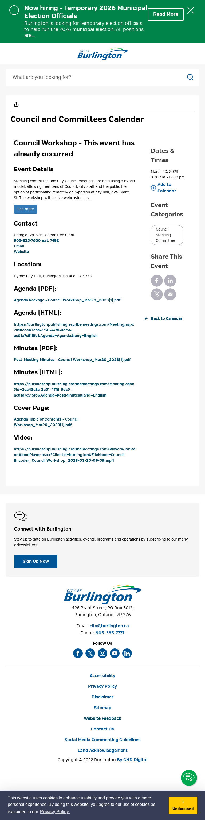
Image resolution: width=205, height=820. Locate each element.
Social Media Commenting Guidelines (103, 740)
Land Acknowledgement (103, 750)
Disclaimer (102, 697)
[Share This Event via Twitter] (157, 294)
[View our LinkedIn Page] (127, 653)
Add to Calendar (166, 188)
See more (25, 209)
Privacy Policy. (55, 812)
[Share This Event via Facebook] (157, 281)
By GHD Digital (132, 760)
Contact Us (102, 729)
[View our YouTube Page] (115, 653)
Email (19, 246)
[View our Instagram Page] (102, 653)
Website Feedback (102, 718)
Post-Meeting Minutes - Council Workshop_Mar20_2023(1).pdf (72, 359)
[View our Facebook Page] (78, 653)
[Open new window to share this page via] (16, 104)
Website (21, 252)
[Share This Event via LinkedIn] (170, 281)
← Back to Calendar (163, 318)
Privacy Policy (102, 686)
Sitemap (102, 707)
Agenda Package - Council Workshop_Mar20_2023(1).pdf (67, 300)
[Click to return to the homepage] (102, 54)
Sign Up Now (36, 561)
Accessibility (102, 675)
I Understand (184, 807)
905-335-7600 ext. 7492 (36, 240)
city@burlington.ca (109, 626)
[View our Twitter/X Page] (90, 653)
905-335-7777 (110, 633)
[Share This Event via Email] (170, 294)
